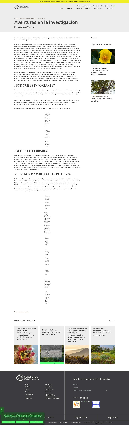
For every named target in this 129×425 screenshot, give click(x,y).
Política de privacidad (53, 422)
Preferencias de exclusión (75, 422)
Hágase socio (81, 417)
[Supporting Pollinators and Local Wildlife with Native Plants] (26, 345)
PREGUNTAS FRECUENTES (50, 395)
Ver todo (111, 321)
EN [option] (109, 5)
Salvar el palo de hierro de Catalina (102, 100)
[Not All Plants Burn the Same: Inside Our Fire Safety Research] (77, 345)
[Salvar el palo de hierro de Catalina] (103, 87)
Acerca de (110, 8)
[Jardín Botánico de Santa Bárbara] (21, 7)
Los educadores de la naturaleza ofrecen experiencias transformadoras (100, 71)
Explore (69, 8)
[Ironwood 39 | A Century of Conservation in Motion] (52, 345)
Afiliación (98, 5)
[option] (109, 6)
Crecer (78, 8)
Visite (61, 8)
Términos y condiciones (52, 398)
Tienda (78, 5)
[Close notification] (127, 1)
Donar (102, 5)
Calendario (91, 5)
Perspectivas (85, 5)
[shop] (114, 5)
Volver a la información (21, 312)
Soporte (87, 8)
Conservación (98, 8)
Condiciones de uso (63, 422)
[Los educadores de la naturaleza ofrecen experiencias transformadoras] (103, 56)
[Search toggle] (111, 5)
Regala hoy (28, 398)
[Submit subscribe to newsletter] (105, 390)
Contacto (48, 392)
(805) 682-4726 (48, 417)
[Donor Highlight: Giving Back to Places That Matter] (103, 345)
